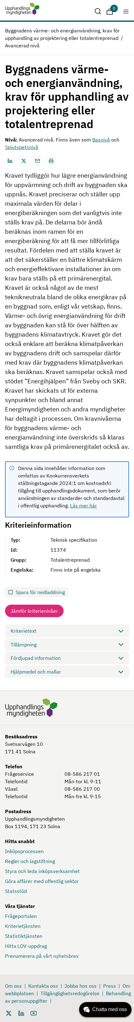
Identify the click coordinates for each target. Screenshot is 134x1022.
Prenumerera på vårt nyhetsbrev (42, 956)
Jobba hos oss (81, 986)
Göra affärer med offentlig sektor (42, 881)
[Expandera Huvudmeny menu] (126, 11)
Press (109, 986)
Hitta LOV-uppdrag (26, 946)
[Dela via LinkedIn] (10, 161)
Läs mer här (83, 505)
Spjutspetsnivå (21, 147)
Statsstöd (16, 891)
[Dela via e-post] (37, 161)
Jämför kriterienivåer (34, 611)
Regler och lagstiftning (30, 861)
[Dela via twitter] (24, 161)
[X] (8, 1013)
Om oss (13, 986)
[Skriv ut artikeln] (51, 161)
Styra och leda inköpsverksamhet (42, 871)
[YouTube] (33, 1013)
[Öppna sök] (98, 11)
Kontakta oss (43, 986)
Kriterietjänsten (23, 926)
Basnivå (101, 140)
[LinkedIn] (21, 1013)
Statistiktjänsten (23, 936)
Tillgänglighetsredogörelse (70, 993)
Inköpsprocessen (24, 851)
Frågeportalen (21, 916)
